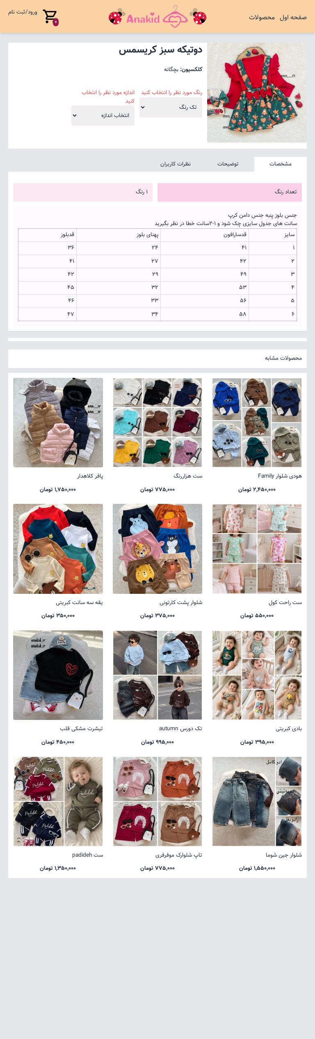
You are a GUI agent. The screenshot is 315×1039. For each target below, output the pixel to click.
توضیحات (228, 164)
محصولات (262, 18)
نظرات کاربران (175, 164)
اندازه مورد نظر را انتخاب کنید (108, 97)
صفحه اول (293, 18)
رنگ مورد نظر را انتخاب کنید (171, 93)
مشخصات (280, 164)
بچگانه (171, 69)
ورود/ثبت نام (22, 12)
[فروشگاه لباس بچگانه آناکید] (158, 16)
